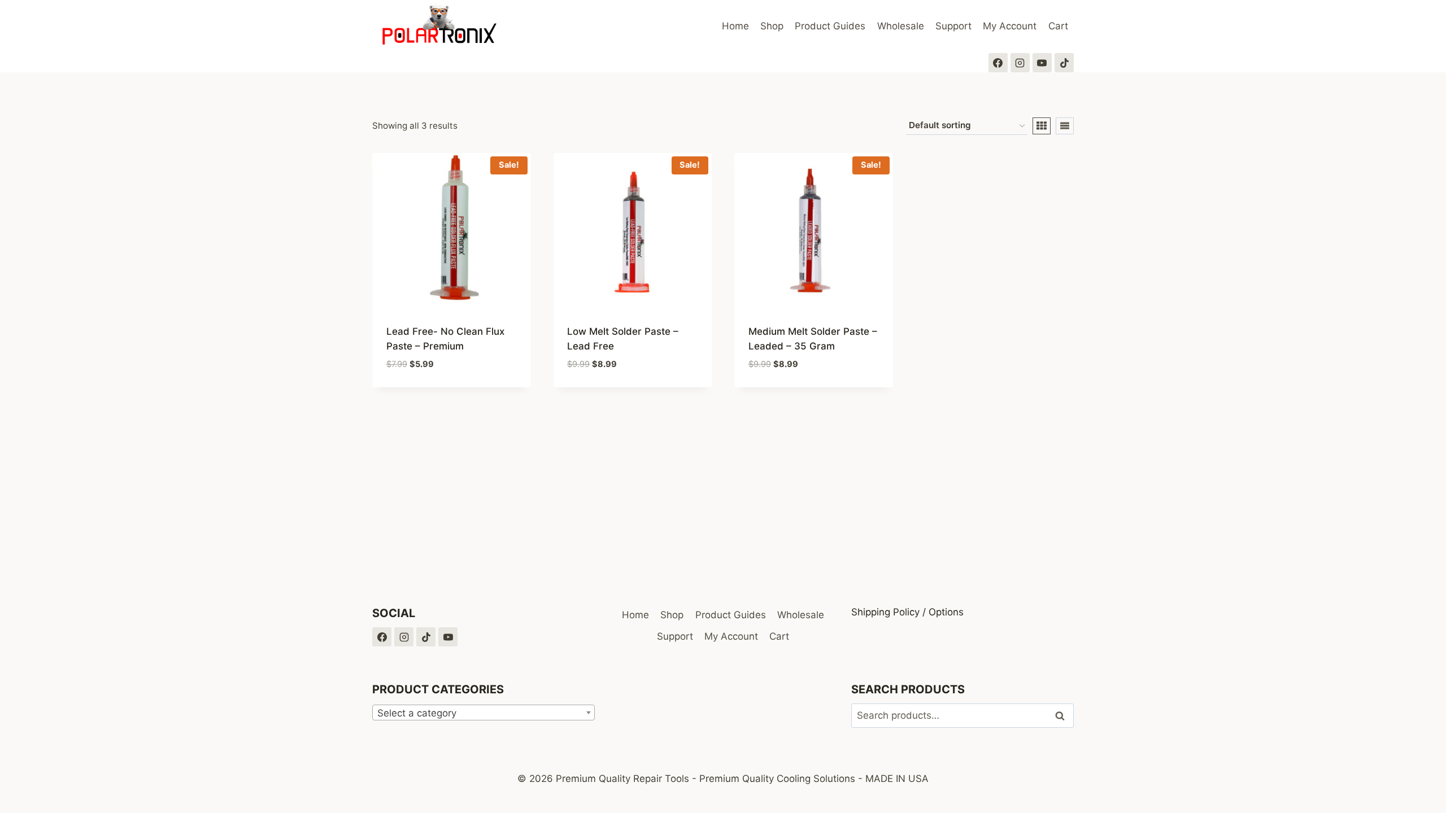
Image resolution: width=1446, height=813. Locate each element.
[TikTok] (1064, 62)
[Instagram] (1020, 62)
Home (735, 26)
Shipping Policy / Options (907, 612)
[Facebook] (998, 62)
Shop (771, 26)
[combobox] (483, 712)
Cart (1058, 26)
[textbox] (483, 713)
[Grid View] (1042, 125)
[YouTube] (1042, 62)
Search (1063, 716)
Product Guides (830, 26)
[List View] (1065, 125)
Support (953, 26)
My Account (1009, 26)
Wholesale (900, 26)
